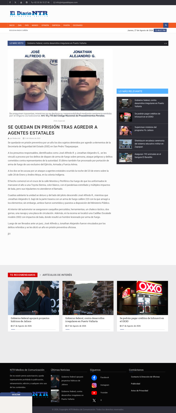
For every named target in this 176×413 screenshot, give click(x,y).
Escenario (78, 25)
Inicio (12, 25)
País (27, 25)
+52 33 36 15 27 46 (41, 2)
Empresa (56, 25)
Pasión (66, 25)
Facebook (104, 377)
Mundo (35, 25)
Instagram (104, 385)
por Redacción (15, 138)
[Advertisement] (119, 13)
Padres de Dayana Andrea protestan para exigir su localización (146, 157)
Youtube (104, 393)
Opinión (45, 25)
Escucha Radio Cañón (18, 30)
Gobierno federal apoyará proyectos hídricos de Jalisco (72, 381)
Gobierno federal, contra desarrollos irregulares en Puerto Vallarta (57, 43)
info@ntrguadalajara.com (66, 2)
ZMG (20, 25)
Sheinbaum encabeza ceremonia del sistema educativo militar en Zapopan (149, 130)
